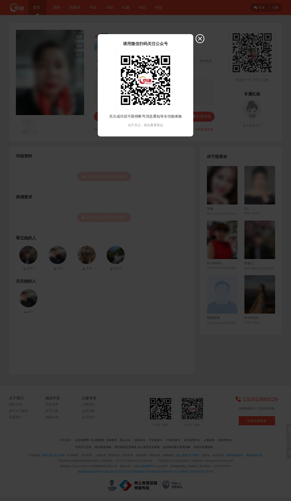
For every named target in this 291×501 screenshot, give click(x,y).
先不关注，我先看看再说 (145, 125)
